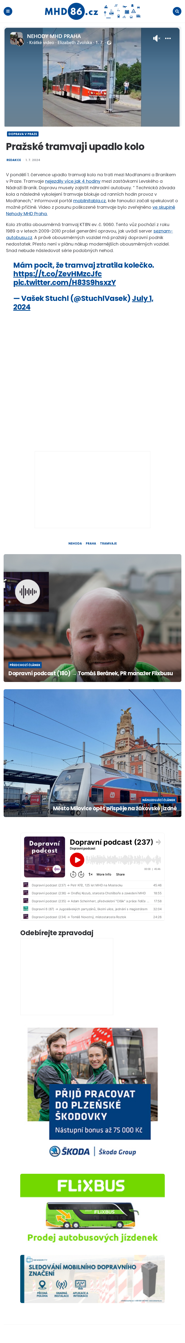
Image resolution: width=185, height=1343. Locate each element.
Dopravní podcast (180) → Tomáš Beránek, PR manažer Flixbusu (90, 673)
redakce (14, 160)
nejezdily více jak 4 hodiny (72, 181)
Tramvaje (108, 543)
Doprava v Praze (22, 134)
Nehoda (75, 543)
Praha (91, 543)
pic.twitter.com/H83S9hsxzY (64, 282)
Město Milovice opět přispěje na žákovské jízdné (115, 808)
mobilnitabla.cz (89, 201)
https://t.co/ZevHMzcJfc (57, 274)
